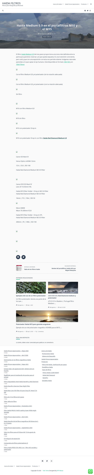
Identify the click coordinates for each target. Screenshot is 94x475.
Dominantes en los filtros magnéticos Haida (17, 360)
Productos (84, 4)
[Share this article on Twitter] (23, 257)
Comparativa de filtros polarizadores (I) (16, 443)
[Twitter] (87, 10)
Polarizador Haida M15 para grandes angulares (33, 324)
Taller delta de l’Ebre (10, 401)
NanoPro (45, 378)
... (22, 301)
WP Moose (60, 470)
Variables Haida (47, 380)
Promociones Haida (48, 354)
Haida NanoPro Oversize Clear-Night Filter (17, 386)
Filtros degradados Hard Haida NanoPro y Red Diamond (21, 381)
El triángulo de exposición (12, 438)
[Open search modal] (2, 10)
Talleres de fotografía (48, 356)
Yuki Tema (46, 470)
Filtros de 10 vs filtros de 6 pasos (14, 397)
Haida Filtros (11, 3)
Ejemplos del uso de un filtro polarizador (31, 296)
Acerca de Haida (57, 4)
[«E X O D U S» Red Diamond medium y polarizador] (63, 288)
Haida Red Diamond (49, 375)
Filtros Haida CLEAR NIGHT (51, 373)
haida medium (47, 37)
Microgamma (43, 33)
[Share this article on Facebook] (18, 257)
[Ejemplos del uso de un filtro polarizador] (31, 288)
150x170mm (20, 65)
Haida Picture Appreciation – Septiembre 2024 (18, 428)
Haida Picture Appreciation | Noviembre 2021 (18, 406)
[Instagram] (90, 10)
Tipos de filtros (46, 370)
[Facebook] (85, 10)
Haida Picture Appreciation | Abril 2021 (16, 417)
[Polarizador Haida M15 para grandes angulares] (47, 316)
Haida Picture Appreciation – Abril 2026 (16, 355)
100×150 (67, 62)
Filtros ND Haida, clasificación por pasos (54, 364)
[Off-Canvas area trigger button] (91, 4)
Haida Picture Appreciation (72, 4)
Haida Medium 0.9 (27, 54)
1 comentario (40, 331)
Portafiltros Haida (47, 367)
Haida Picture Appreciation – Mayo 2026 (16, 351)
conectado (33, 342)
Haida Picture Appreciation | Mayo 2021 (16, 364)
